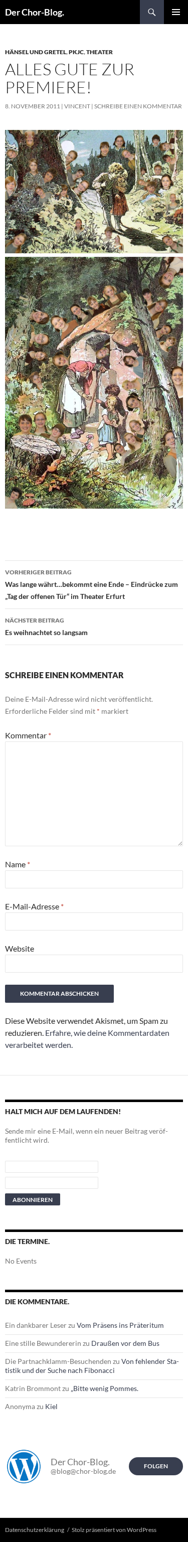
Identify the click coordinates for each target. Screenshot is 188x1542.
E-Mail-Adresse (34, 906)
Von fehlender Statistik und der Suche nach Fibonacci (92, 1365)
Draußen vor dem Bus (125, 1343)
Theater (99, 52)
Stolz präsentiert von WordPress (114, 1529)
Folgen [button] (156, 1466)
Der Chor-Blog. (34, 12)
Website (19, 948)
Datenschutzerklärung (34, 1529)
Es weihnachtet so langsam (46, 626)
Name (17, 864)
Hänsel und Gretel (35, 52)
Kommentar (28, 735)
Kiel (51, 1406)
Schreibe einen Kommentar (138, 106)
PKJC (76, 52)
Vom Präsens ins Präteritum (120, 1325)
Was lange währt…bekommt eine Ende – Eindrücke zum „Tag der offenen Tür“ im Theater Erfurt (91, 584)
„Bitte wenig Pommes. (104, 1388)
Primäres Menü (176, 12)
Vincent (77, 106)
